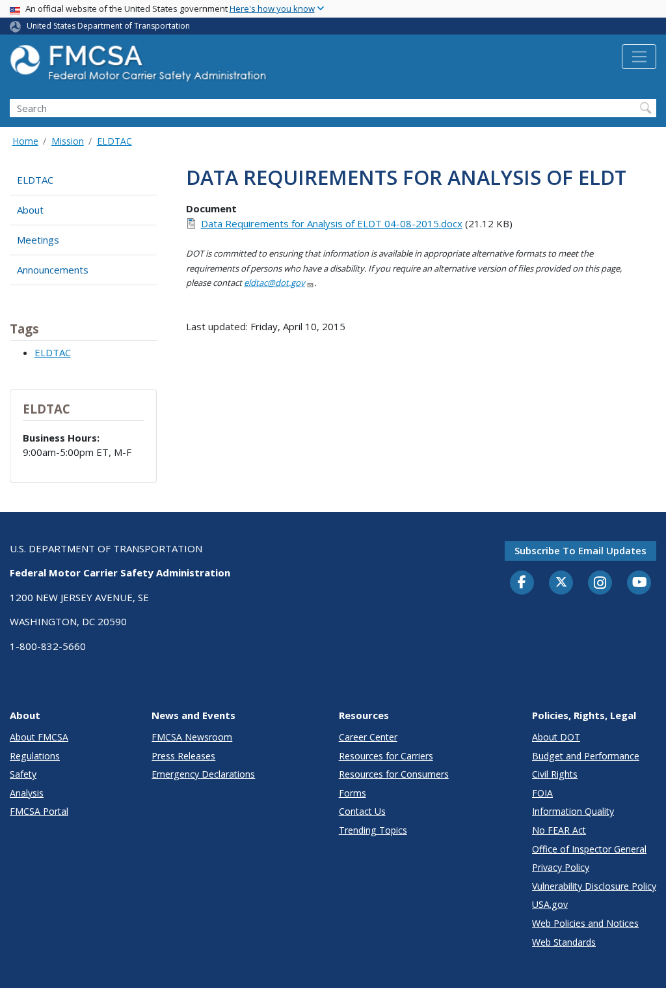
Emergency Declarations (203, 774)
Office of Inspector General (589, 849)
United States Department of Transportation (108, 25)
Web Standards (564, 942)
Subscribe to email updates (580, 550)
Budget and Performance (585, 756)
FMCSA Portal (39, 811)
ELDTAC (114, 141)
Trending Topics (373, 830)
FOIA (542, 793)
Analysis (27, 793)
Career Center (368, 737)
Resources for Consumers (394, 774)
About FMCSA (39, 737)
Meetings (38, 239)
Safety (23, 774)
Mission (67, 141)
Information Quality (573, 811)
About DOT (556, 737)
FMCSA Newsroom (192, 737)
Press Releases (183, 756)
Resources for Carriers (386, 756)
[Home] (140, 66)
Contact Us (362, 811)
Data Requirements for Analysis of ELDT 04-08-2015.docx (331, 223)
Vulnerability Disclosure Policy (594, 886)
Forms (352, 793)
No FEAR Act (559, 830)
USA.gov (550, 904)
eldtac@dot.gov (274, 283)
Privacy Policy (560, 867)
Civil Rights (555, 774)
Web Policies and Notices (585, 923)
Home (25, 141)
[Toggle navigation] (639, 56)
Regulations (35, 756)
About (30, 209)
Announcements (52, 269)
